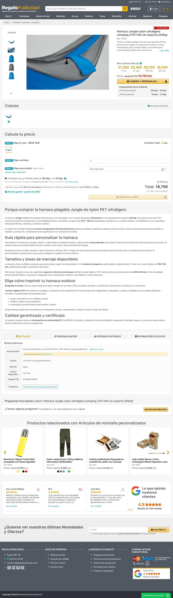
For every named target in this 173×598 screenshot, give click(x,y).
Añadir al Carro (128, 197)
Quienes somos (57, 555)
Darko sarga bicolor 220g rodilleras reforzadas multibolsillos (64, 460)
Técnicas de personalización (107, 559)
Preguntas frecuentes (104, 555)
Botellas (89, 16)
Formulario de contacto (105, 567)
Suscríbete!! (159, 529)
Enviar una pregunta (156, 409)
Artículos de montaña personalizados (40, 387)
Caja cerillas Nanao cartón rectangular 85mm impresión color (150, 460)
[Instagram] (22, 567)
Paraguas (163, 16)
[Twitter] (9, 567)
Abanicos (147, 16)
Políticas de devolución (105, 563)
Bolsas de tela (42, 16)
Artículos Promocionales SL (30, 594)
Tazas (102, 16)
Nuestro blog (56, 567)
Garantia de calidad (59, 559)
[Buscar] (125, 8)
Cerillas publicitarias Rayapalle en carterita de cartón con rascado (106, 460)
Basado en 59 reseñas (151, 577)
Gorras (75, 16)
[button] (141, 63)
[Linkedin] (13, 567)
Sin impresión (97, 169)
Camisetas (24, 16)
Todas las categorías (103, 571)
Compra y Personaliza (143, 81)
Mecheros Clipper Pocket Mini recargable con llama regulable (19, 460)
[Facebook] (18, 567)
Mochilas (60, 16)
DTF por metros (57, 563)
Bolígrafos (117, 16)
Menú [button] (8, 16)
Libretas (132, 16)
